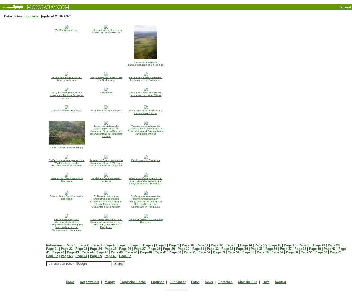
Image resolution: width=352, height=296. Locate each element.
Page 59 (306, 252)
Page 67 (125, 256)
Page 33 (227, 249)
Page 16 (275, 245)
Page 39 (315, 249)
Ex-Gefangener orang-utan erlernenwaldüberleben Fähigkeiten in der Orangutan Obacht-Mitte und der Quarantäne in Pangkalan (145, 201)
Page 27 (140, 249)
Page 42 (58, 252)
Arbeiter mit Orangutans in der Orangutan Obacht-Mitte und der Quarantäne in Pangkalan (106, 163)
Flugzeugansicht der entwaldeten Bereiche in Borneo (146, 63)
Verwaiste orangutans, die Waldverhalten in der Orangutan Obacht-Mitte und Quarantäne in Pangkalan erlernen (146, 130)
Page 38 (300, 249)
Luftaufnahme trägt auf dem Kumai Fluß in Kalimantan (106, 31)
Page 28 (154, 249)
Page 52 (204, 252)
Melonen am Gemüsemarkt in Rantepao (67, 179)
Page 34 (242, 249)
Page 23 (81, 249)
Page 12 (217, 245)
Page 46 (117, 252)
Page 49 (160, 252)
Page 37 (286, 249)
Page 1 (71, 245)
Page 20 (334, 245)
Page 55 (248, 252)
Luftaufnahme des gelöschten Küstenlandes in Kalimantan (145, 78)
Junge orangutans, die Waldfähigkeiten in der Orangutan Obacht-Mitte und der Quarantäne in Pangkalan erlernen (106, 131)
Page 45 (102, 252)
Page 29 (169, 249)
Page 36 (271, 249)
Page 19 (319, 245)
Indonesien (32, 16)
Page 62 (52, 256)
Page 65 (96, 256)
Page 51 (190, 252)
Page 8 (161, 245)
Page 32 (213, 249)
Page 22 (67, 249)
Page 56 (263, 252)
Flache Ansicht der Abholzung (66, 147)
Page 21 (52, 249)
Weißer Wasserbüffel (66, 30)
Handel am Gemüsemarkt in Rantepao (106, 179)
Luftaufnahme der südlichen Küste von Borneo (66, 78)
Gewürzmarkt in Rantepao (145, 160)
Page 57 (277, 252)
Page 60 (321, 252)
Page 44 (87, 252)
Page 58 (292, 252)
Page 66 (110, 256)
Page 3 (96, 245)
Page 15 (261, 245)
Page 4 (109, 245)
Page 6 (135, 245)
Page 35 (256, 249)
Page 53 (219, 252)
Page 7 (148, 245)
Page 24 (96, 249)
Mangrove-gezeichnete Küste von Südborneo (106, 78)
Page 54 (233, 252)
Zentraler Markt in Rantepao (66, 110)
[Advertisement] (296, 12)
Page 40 (329, 249)
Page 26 (125, 249)
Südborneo (106, 92)
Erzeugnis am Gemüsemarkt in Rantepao (67, 197)
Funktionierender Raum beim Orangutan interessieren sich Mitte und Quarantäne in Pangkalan (106, 223)
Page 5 (122, 245)
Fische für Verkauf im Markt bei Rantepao (146, 220)
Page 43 (73, 252)
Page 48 (146, 252)
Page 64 (81, 256)
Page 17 (290, 245)
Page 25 (110, 249)
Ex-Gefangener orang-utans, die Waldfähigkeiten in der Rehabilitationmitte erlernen (67, 163)
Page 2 (84, 245)
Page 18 (304, 245)
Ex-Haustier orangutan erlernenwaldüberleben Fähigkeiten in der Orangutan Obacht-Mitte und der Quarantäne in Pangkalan (106, 201)
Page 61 (336, 252)
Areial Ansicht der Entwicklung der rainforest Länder (145, 112)
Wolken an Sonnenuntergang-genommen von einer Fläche (145, 94)
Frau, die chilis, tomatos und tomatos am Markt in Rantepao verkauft (67, 95)
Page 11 (202, 245)
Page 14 (246, 245)
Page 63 (67, 256)
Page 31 (198, 249)
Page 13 (231, 245)
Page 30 (183, 249)
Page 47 (131, 252)
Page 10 (188, 245)
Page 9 (174, 245)
